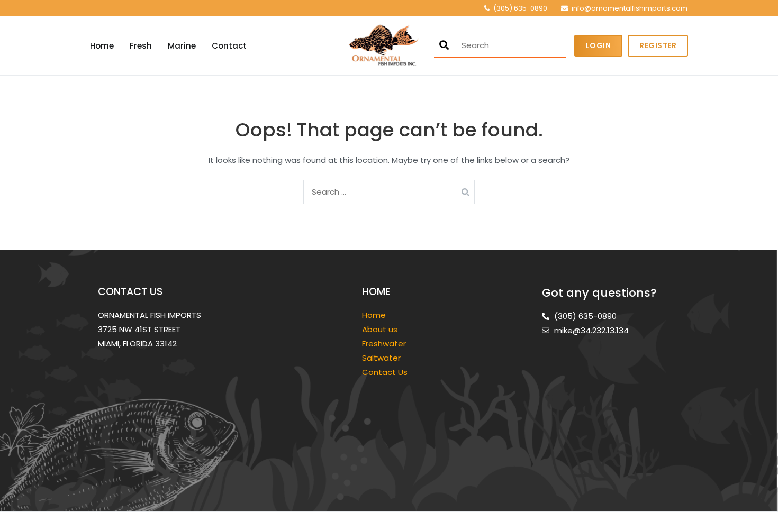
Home (102, 45)
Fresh (141, 45)
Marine (182, 45)
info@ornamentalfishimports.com (629, 8)
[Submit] (444, 45)
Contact (229, 45)
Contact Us (385, 372)
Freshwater (385, 343)
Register (657, 45)
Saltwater (382, 357)
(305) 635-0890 (520, 8)
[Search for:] (389, 192)
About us (379, 329)
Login (598, 45)
